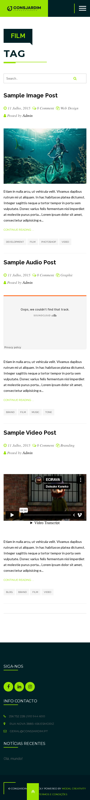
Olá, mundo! (13, 759)
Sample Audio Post (30, 262)
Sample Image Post (31, 95)
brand (10, 412)
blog (9, 592)
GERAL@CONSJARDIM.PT (28, 731)
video (65, 242)
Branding (67, 445)
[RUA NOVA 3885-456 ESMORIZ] (6, 723)
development (15, 242)
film (33, 242)
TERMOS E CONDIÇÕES (53, 794)
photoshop (48, 242)
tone (48, 412)
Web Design (69, 108)
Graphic (66, 275)
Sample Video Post (30, 432)
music (35, 412)
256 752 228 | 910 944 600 (26, 716)
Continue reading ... (19, 229)
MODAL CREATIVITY (74, 788)
